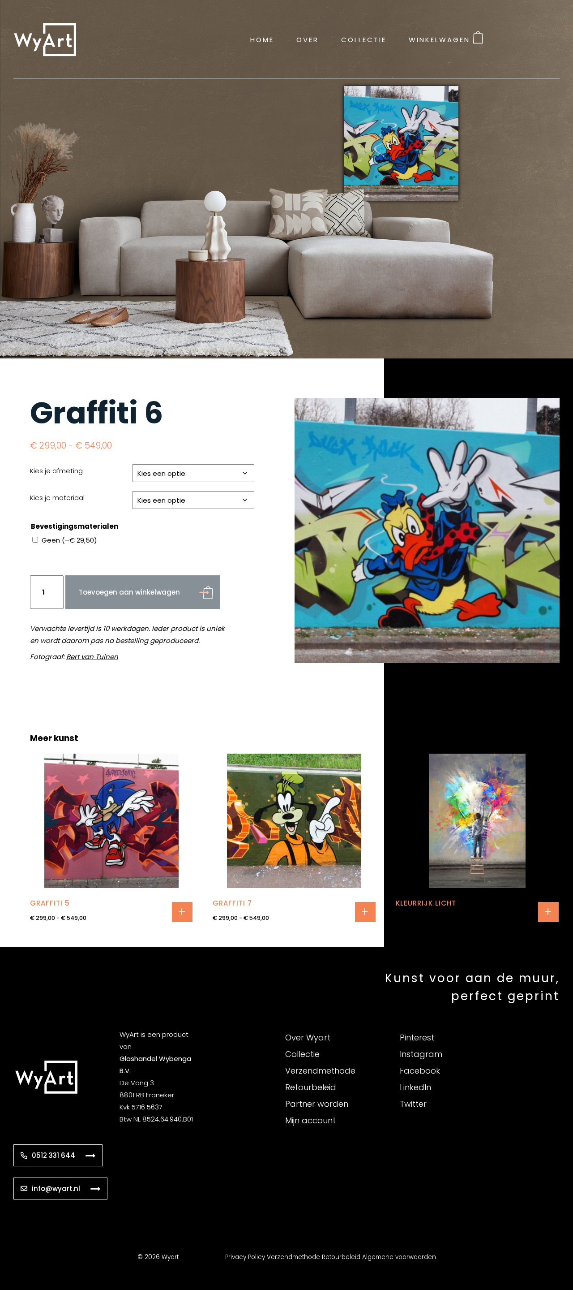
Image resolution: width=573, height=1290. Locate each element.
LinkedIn (415, 1087)
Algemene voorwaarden (399, 1257)
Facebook (420, 1070)
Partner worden (316, 1103)
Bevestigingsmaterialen (74, 526)
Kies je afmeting (56, 470)
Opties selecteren (182, 912)
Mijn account (310, 1120)
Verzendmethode (320, 1070)
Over (307, 39)
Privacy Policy (245, 1257)
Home (262, 39)
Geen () (69, 540)
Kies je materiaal (57, 497)
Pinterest (417, 1037)
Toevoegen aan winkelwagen (129, 592)
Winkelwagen (439, 39)
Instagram (421, 1054)
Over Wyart (307, 1037)
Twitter (413, 1103)
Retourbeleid (310, 1087)
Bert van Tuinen (92, 656)
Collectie (363, 39)
